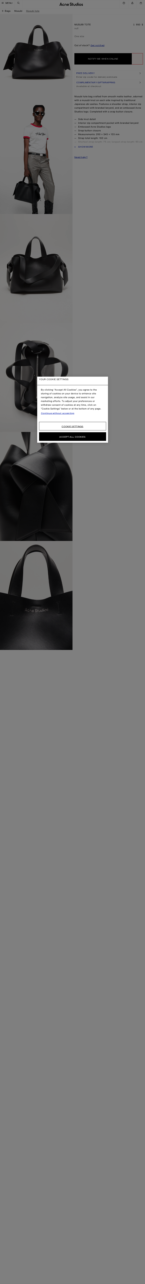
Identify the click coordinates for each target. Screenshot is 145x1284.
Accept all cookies (72, 436)
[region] (72, 410)
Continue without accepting (58, 413)
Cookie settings (72, 426)
